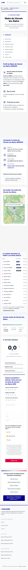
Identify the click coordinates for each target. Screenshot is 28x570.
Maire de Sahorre (14, 492)
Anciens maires (7, 57)
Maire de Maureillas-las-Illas (14, 482)
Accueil (2, 522)
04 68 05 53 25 (11, 156)
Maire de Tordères (14, 485)
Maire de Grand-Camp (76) (7, 551)
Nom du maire (7, 39)
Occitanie (6, 7)
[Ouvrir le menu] (25, 2)
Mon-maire (6, 509)
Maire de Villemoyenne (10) (7, 540)
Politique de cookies (22, 566)
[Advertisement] (14, 125)
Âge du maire (7, 41)
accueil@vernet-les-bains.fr (15, 160)
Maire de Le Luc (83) (5, 558)
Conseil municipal (7, 52)
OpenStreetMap (17, 223)
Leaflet (11, 223)
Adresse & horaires (8, 49)
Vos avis (6, 54)
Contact (2, 528)
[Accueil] (1, 7)
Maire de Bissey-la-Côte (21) (7, 543)
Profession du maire (8, 44)
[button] (14, 208)
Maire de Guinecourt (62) (6, 536)
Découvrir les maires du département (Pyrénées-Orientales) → (14, 498)
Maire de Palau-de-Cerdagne (14, 488)
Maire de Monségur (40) (6, 555)
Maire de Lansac (14, 479)
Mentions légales (4, 525)
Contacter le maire (8, 46)
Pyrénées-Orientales (14, 7)
